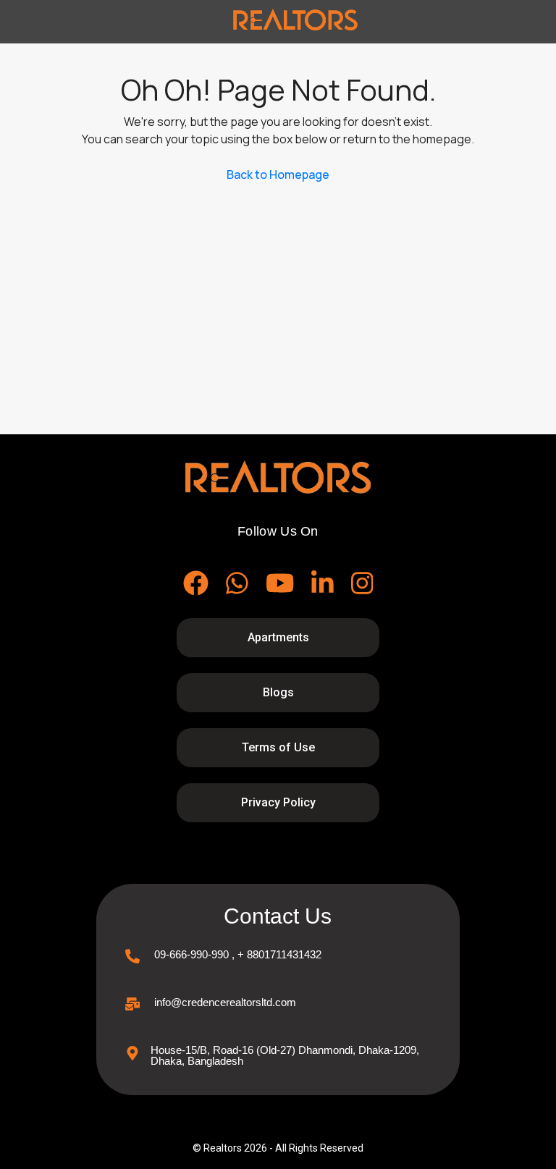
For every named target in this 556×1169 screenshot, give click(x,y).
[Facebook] (195, 583)
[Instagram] (362, 583)
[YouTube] (280, 583)
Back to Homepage (278, 174)
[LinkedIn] (322, 583)
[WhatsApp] (237, 583)
